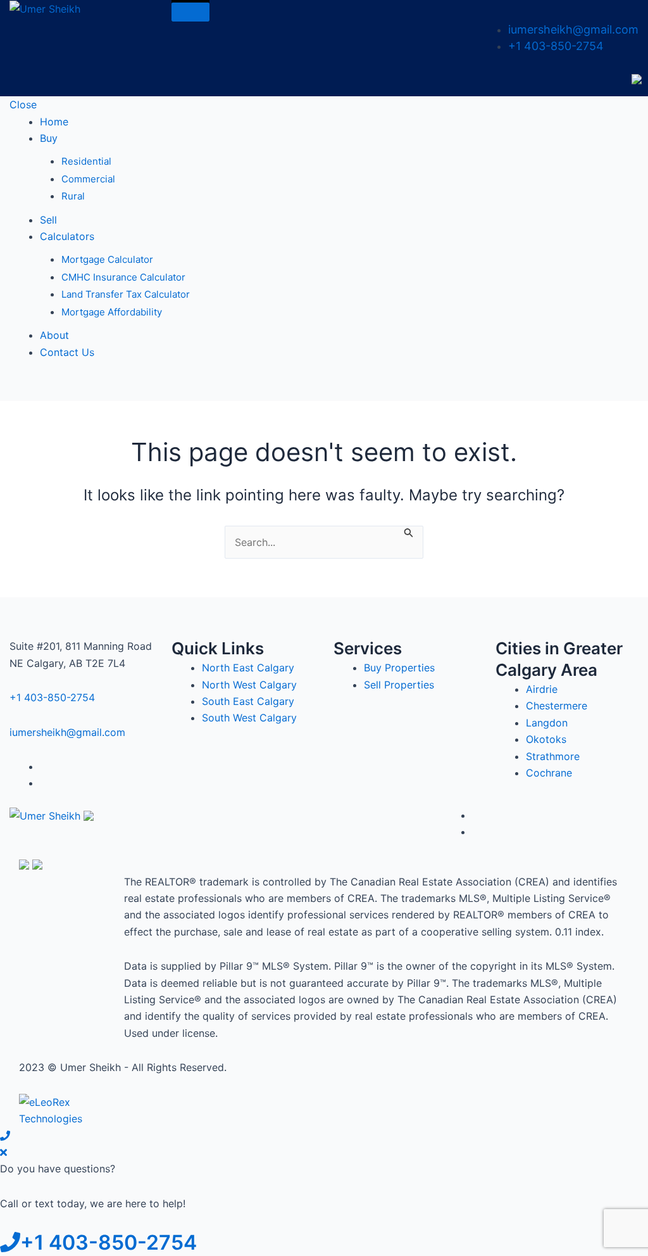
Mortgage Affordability (111, 312)
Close (23, 104)
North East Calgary (248, 667)
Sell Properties (399, 684)
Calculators (67, 236)
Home (54, 121)
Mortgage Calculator (107, 259)
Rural (73, 196)
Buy (49, 138)
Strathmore (553, 756)
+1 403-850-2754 (556, 46)
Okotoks (546, 739)
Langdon (547, 722)
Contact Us (67, 352)
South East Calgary (248, 701)
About (54, 335)
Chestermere (556, 705)
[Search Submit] (409, 532)
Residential (86, 161)
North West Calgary (249, 684)
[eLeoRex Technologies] (66, 1109)
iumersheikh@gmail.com (573, 29)
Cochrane (549, 772)
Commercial (88, 179)
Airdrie (542, 689)
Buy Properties (399, 667)
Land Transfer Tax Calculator (125, 294)
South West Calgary (249, 717)
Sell (48, 219)
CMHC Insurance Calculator (123, 277)
